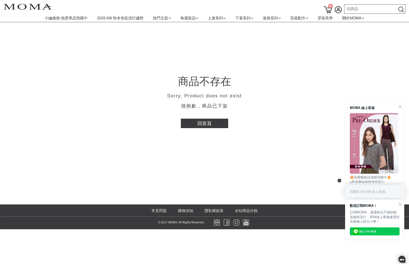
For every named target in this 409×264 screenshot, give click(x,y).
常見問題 (159, 211)
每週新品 (188, 18)
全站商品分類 (246, 211)
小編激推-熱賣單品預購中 (66, 18)
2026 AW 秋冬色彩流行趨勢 (120, 18)
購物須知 (185, 211)
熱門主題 (160, 18)
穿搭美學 (325, 18)
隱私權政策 (213, 211)
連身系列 (270, 18)
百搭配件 (297, 18)
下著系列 (242, 18)
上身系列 (215, 18)
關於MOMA (351, 18)
